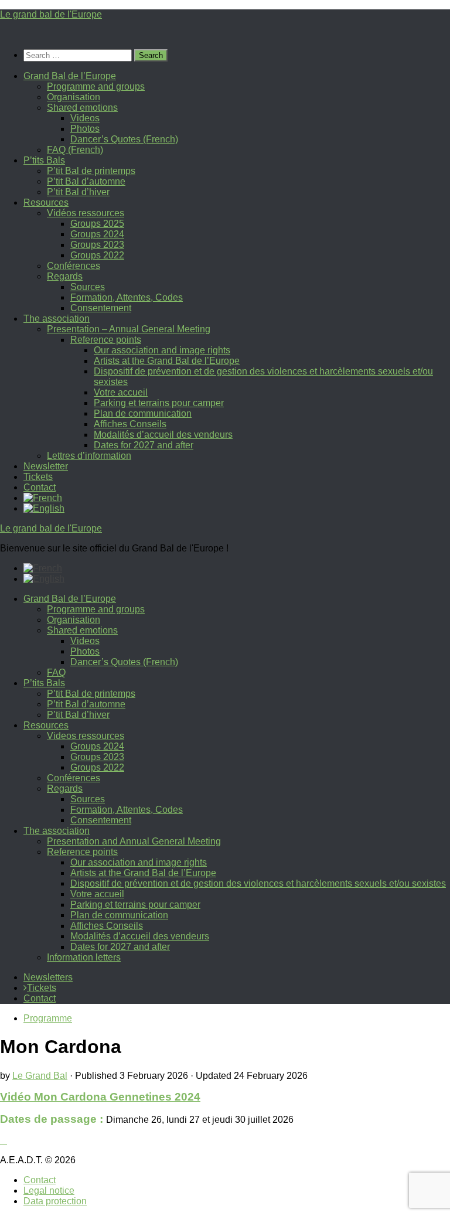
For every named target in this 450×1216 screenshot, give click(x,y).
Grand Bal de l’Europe (69, 76)
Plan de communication (143, 413)
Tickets (38, 477)
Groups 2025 (97, 224)
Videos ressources (85, 736)
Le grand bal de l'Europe (51, 14)
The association (56, 318)
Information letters (84, 957)
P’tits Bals (44, 160)
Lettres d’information (89, 456)
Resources (46, 202)
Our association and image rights (162, 350)
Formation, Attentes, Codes (126, 297)
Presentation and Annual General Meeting (134, 841)
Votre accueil (121, 392)
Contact (39, 487)
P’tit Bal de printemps (91, 171)
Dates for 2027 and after (143, 445)
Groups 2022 (97, 255)
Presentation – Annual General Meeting (128, 329)
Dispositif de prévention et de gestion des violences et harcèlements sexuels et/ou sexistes (258, 883)
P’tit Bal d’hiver (78, 192)
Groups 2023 (97, 245)
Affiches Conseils (130, 424)
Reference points (105, 340)
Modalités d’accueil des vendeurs (163, 435)
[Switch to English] (43, 579)
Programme (47, 1018)
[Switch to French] (42, 498)
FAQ (56, 672)
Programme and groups (96, 86)
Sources (87, 287)
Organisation (73, 97)
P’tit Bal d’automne (86, 181)
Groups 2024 (97, 234)
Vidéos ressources (85, 213)
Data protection (55, 1201)
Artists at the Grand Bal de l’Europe (167, 361)
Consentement (100, 308)
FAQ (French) (75, 150)
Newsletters (48, 977)
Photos (85, 129)
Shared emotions (82, 108)
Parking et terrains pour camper (159, 403)
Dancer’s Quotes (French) (124, 139)
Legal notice (48, 1190)
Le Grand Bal (39, 1076)
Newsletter (45, 466)
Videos (85, 118)
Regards (65, 276)
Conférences (73, 266)
